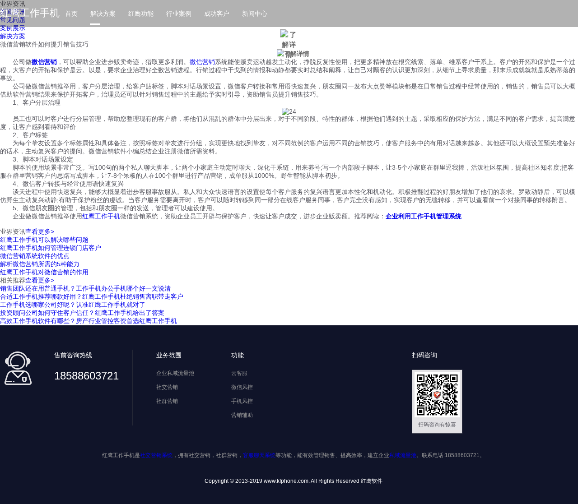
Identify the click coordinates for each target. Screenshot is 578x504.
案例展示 (12, 28)
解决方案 (103, 13)
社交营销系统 (156, 455)
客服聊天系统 (259, 455)
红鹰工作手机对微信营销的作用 (44, 272)
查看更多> (39, 231)
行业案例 (178, 13)
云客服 (239, 373)
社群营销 (167, 401)
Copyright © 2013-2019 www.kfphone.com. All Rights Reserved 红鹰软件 (293, 481)
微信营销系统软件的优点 (35, 255)
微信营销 (202, 61)
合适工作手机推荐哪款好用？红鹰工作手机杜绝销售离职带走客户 (91, 296)
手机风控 (242, 401)
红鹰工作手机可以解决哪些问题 (44, 239)
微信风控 (242, 387)
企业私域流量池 (175, 373)
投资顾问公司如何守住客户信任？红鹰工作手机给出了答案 (82, 312)
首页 (71, 13)
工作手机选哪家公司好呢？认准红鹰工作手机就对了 (72, 304)
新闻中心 (254, 13)
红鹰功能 (141, 13)
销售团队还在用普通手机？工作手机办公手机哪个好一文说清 (85, 288)
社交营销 (167, 387)
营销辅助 (242, 415)
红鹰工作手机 (30, 12)
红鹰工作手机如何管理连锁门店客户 (50, 247)
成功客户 (216, 13)
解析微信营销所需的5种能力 (39, 264)
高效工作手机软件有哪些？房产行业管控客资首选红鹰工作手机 (88, 320)
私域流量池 (402, 455)
